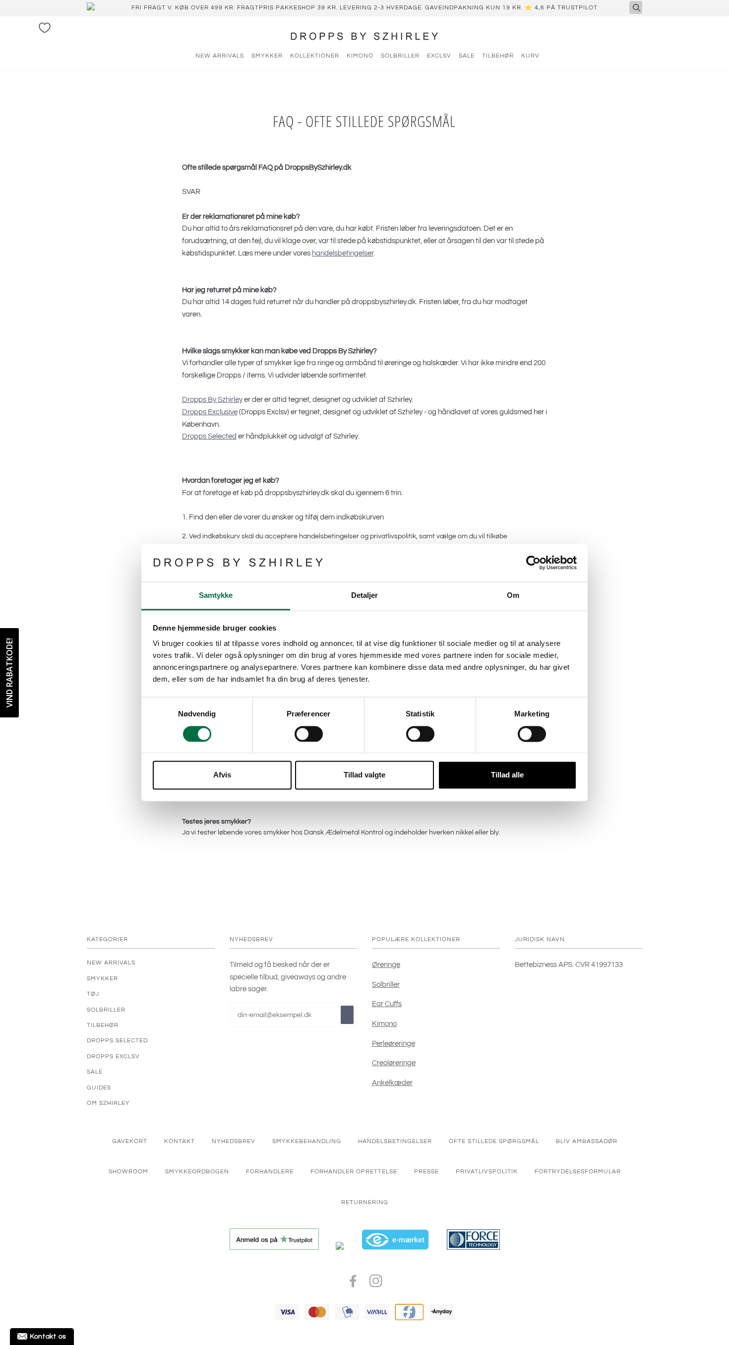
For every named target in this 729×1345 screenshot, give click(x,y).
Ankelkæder (392, 1083)
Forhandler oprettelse (353, 1171)
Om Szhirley (108, 1103)
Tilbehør (498, 56)
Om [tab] (513, 595)
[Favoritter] (44, 27)
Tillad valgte (364, 775)
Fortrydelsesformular (578, 1171)
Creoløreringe (394, 1063)
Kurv (530, 56)
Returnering (364, 1202)
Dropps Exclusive (210, 412)
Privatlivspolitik (487, 1171)
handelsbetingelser (342, 253)
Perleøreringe (393, 1043)
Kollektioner (314, 56)
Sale (95, 1072)
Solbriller (400, 56)
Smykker (267, 56)
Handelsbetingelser (395, 1141)
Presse (426, 1171)
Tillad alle (507, 775)
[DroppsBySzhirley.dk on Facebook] (353, 1284)
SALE (467, 56)
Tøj (93, 994)
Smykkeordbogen (197, 1171)
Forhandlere (270, 1171)
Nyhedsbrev (233, 1141)
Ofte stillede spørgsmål (494, 1141)
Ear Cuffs (387, 1004)
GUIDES (99, 1087)
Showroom (128, 1171)
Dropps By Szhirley (212, 399)
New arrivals (219, 56)
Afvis (222, 775)
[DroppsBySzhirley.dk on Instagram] (376, 1284)
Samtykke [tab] (216, 595)
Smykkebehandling (306, 1141)
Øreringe (386, 964)
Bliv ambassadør (586, 1141)
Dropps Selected (209, 436)
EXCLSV (439, 56)
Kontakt (179, 1141)
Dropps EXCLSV (113, 1056)
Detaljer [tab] (364, 595)
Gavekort (129, 1141)
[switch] (309, 734)
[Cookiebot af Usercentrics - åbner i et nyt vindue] (533, 562)
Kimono (360, 56)
